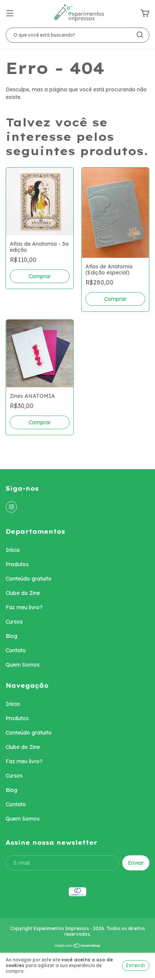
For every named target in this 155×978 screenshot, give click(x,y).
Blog (11, 636)
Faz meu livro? (24, 607)
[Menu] (10, 13)
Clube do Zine (23, 593)
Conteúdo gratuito (29, 578)
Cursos (14, 621)
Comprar (40, 422)
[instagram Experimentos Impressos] (11, 507)
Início (13, 550)
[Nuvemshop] (77, 946)
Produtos (17, 564)
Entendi (135, 965)
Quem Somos (23, 664)
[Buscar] (140, 35)
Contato (16, 650)
